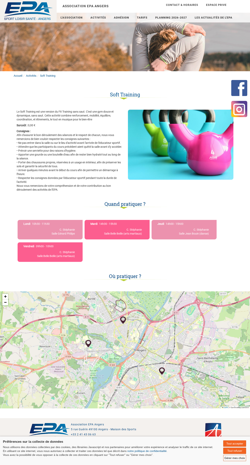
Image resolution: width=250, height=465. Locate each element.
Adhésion (121, 17)
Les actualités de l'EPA (213, 17)
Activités (98, 17)
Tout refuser (234, 450)
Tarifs (142, 17)
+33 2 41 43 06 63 (83, 434)
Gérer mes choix (234, 458)
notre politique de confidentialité (147, 451)
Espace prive (216, 4)
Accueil (18, 75)
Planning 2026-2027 (171, 17)
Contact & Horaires (182, 4)
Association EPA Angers (85, 6)
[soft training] (180, 144)
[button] (123, 320)
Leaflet (225, 407)
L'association (72, 17)
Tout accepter (234, 443)
